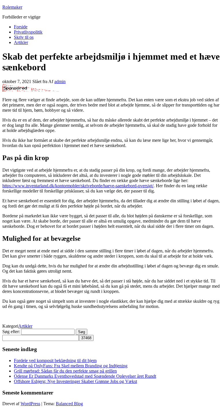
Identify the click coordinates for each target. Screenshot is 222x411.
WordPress (30, 403)
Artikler (21, 42)
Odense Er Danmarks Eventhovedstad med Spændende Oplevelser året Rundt (85, 376)
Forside (20, 26)
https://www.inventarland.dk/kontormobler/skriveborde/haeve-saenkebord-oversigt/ (77, 185)
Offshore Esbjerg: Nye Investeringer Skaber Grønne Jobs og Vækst (75, 381)
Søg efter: (11, 331)
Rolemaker (12, 7)
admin (60, 81)
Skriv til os (24, 37)
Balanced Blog (69, 403)
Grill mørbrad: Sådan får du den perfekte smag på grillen (65, 370)
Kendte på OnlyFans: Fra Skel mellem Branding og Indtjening (70, 365)
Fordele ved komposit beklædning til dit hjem (55, 360)
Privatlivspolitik (28, 32)
